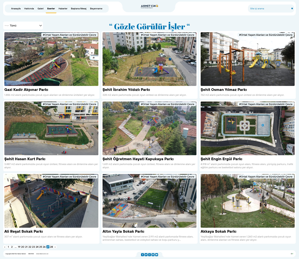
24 (37, 246)
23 (33, 246)
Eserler (51, 8)
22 (29, 246)
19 (19, 246)
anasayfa (16, 8)
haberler (63, 8)
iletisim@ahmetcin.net (42, 253)
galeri (41, 8)
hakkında (29, 8)
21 (26, 246)
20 (22, 246)
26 (44, 246)
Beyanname (96, 8)
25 (40, 246)
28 (51, 246)
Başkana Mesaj (78, 8)
